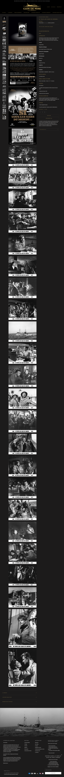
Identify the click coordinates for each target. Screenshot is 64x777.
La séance (4, 692)
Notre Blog (36, 744)
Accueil (4, 12)
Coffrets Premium (46, 12)
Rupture (49, 115)
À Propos (10, 12)
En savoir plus (43, 129)
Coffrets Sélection (57, 12)
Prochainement (18, 12)
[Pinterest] (46, 109)
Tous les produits (27, 742)
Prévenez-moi (49, 118)
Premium (25, 745)
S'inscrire (53, 773)
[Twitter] (45, 109)
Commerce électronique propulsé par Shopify (11, 774)
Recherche (36, 742)
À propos (36, 745)
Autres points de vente (27, 750)
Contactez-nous (37, 750)
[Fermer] (61, 754)
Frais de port (46, 22)
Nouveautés (26, 12)
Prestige (25, 744)
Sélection (25, 747)
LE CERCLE (37, 752)
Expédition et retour (7, 701)
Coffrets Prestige (35, 12)
